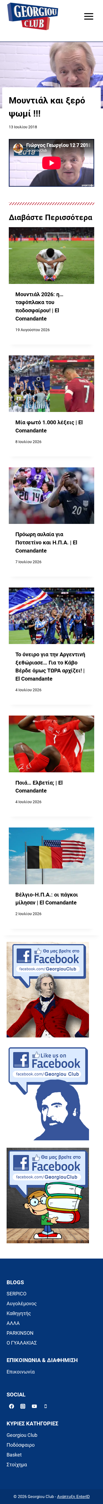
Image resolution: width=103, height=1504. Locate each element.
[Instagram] (23, 1406)
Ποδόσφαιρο (21, 1445)
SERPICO (16, 1294)
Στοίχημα (17, 1464)
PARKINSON (20, 1333)
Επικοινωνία (21, 1372)
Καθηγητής (19, 1313)
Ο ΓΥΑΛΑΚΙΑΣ (22, 1343)
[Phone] (46, 1406)
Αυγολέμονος (22, 1303)
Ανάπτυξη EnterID (73, 1496)
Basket (14, 1455)
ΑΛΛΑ (13, 1323)
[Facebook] (11, 1406)
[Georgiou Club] (33, 16)
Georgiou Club (22, 1435)
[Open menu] (88, 16)
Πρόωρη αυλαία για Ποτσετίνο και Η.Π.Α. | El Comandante (46, 542)
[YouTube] (34, 1406)
